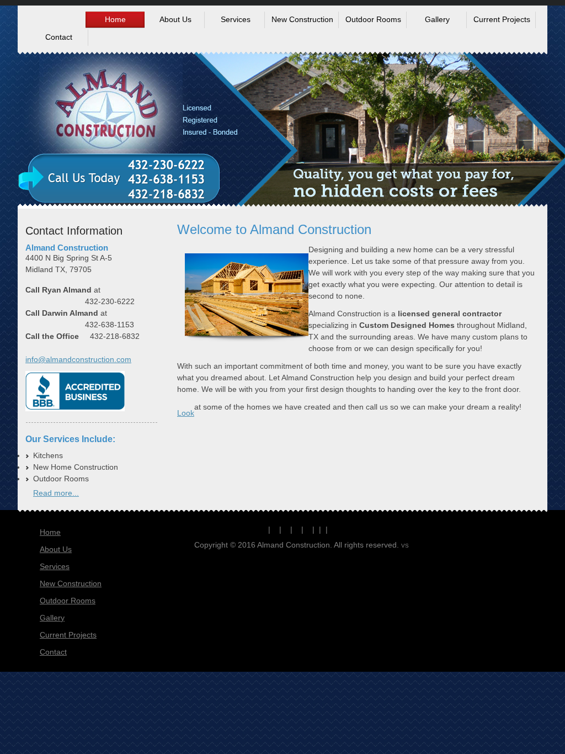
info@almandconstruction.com (78, 359)
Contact (53, 651)
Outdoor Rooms (67, 600)
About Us (56, 549)
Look (185, 412)
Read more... (56, 492)
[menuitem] (115, 20)
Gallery (52, 617)
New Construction (71, 583)
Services (55, 566)
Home (50, 532)
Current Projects (68, 634)
